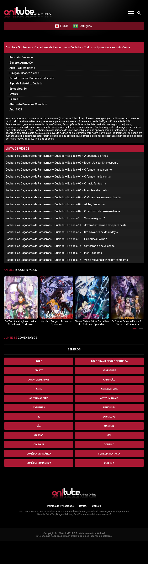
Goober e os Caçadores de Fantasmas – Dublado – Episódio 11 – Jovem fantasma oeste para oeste (66, 225)
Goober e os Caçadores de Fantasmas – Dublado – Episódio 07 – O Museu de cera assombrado (63, 197)
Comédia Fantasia (109, 453)
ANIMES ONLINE (10, 543)
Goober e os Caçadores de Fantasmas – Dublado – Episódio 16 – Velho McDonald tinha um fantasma (67, 259)
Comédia (109, 444)
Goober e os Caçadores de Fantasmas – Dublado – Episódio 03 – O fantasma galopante (59, 169)
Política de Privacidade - (61, 505)
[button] (134, 328)
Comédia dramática (39, 453)
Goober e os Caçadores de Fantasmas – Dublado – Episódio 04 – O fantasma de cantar (58, 176)
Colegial (39, 444)
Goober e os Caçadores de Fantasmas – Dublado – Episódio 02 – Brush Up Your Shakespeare (62, 162)
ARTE (39, 389)
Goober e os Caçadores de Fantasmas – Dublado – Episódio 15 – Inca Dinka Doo (54, 252)
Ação (38, 361)
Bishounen (109, 407)
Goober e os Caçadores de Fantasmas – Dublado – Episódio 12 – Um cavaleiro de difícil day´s (62, 232)
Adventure (109, 370)
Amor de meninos (39, 379)
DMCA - (83, 505)
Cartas (39, 435)
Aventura (39, 407)
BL (39, 416)
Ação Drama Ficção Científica (109, 361)
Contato (96, 505)
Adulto (38, 370)
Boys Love (109, 416)
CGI (109, 435)
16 (18, 88)
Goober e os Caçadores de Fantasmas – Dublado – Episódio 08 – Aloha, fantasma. (55, 204)
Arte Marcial (109, 389)
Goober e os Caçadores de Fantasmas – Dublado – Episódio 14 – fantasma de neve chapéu (61, 245)
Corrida (109, 463)
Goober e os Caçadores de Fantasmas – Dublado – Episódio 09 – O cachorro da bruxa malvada (63, 211)
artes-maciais (109, 398)
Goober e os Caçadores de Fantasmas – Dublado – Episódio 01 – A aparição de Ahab (57, 155)
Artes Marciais (39, 398)
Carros (109, 426)
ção (38, 426)
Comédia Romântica (39, 463)
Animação (109, 379)
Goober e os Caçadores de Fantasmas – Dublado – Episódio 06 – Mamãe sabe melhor (57, 190)
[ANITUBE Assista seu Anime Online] (74, 494)
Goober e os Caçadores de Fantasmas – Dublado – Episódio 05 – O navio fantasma (56, 183)
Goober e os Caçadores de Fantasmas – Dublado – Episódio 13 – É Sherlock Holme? (56, 239)
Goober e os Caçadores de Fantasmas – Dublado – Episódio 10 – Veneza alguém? (55, 218)
